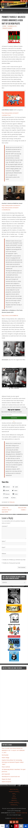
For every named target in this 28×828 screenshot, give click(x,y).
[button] (14, 410)
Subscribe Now (14, 417)
